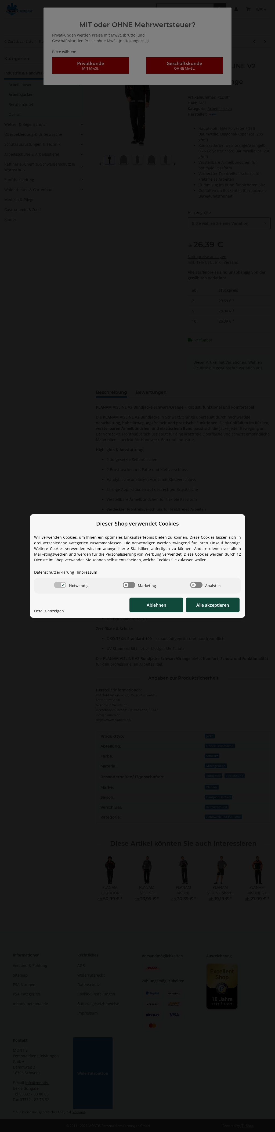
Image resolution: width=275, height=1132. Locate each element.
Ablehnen (156, 605)
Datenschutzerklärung (54, 572)
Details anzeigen (49, 610)
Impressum (87, 572)
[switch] (60, 585)
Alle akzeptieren (212, 605)
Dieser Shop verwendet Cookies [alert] (137, 523)
